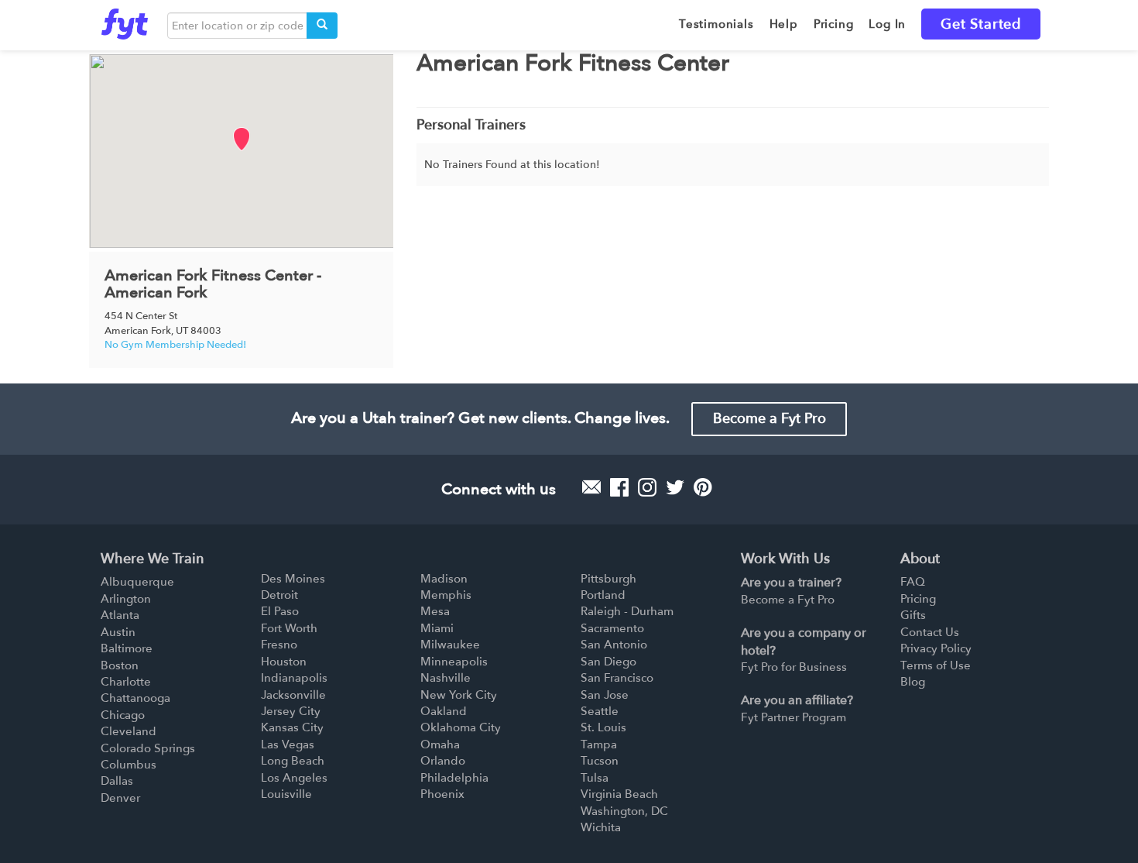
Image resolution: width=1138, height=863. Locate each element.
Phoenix (442, 794)
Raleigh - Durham (627, 611)
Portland (603, 595)
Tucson (600, 760)
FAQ (912, 582)
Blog (912, 681)
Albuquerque (137, 582)
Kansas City (292, 727)
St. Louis (603, 727)
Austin (118, 632)
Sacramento (612, 628)
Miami (437, 628)
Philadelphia (454, 778)
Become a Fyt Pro (769, 418)
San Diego (608, 661)
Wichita (601, 827)
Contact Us (929, 632)
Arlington (126, 599)
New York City (458, 695)
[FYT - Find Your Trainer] (124, 20)
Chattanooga (135, 698)
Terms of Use (935, 665)
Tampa (599, 744)
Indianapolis (294, 678)
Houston (284, 661)
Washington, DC (624, 811)
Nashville (445, 678)
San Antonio (614, 644)
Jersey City (290, 711)
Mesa (435, 611)
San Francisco (617, 678)
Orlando (442, 760)
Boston (120, 665)
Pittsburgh (608, 578)
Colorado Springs (148, 748)
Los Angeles (294, 778)
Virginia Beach (619, 794)
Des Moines (293, 578)
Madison (444, 578)
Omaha (440, 744)
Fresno (279, 644)
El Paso (280, 611)
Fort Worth (289, 628)
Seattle (600, 711)
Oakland (443, 711)
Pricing (918, 599)
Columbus (128, 764)
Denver (120, 798)
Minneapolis (454, 661)
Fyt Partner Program (793, 717)
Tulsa (594, 778)
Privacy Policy (936, 648)
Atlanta (120, 615)
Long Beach (292, 760)
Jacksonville (293, 695)
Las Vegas (287, 744)
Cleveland (128, 731)
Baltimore (127, 648)
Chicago (123, 715)
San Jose (605, 695)
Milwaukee (450, 644)
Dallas (117, 781)
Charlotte (126, 681)
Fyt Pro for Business (794, 667)
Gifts (913, 615)
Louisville (286, 794)
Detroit (279, 595)
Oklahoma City (460, 727)
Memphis (445, 595)
